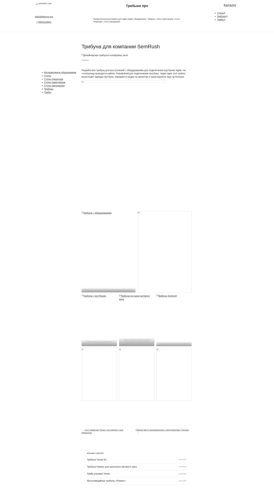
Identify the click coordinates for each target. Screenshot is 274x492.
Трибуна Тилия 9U (96, 459)
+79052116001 (43, 22)
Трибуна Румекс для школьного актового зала (112, 466)
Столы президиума (54, 85)
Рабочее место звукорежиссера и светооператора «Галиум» (162, 430)
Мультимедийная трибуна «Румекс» (106, 481)
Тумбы (47, 92)
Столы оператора (53, 79)
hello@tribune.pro (44, 16)
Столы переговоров (54, 82)
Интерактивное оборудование (60, 72)
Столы (47, 75)
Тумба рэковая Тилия (98, 473)
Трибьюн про (137, 6)
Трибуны (48, 89)
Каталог (230, 5)
